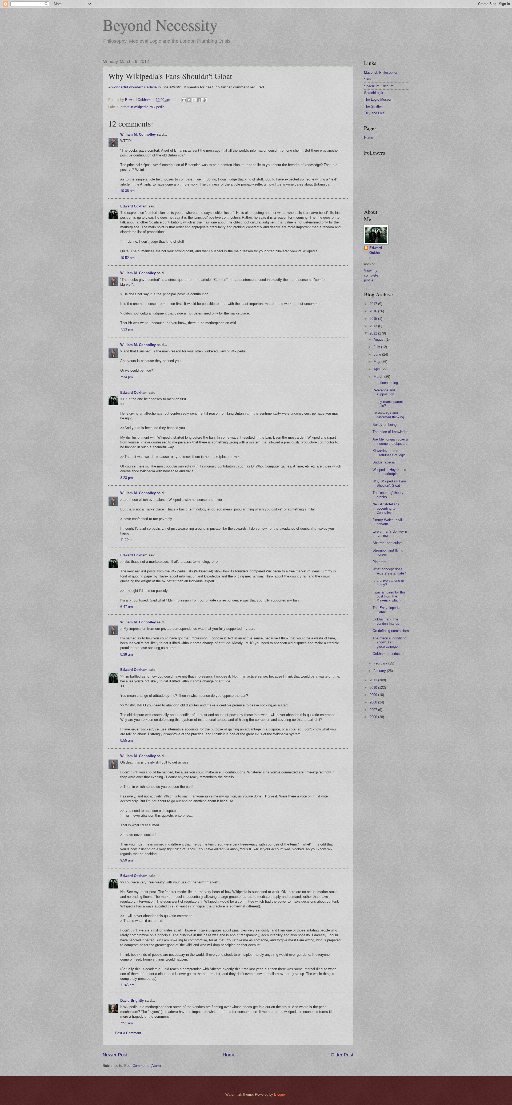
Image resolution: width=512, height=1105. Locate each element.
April (378, 369)
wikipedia (157, 107)
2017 (374, 304)
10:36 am (127, 191)
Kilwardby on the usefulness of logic (389, 453)
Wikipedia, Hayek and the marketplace (389, 472)
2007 (374, 710)
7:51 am (126, 1023)
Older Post (342, 1054)
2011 (374, 680)
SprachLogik (373, 93)
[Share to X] (194, 100)
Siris (367, 79)
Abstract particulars (388, 543)
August (380, 339)
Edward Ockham (133, 206)
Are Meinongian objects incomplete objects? (391, 441)
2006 (374, 717)
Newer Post (115, 1054)
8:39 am (126, 654)
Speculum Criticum (378, 86)
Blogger (280, 1094)
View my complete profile (371, 275)
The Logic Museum (379, 99)
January (380, 671)
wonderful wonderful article (134, 87)
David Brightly (132, 1000)
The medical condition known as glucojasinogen (389, 642)
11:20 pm (127, 540)
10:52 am (127, 258)
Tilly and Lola (374, 113)
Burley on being (385, 425)
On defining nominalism (391, 631)
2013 (374, 326)
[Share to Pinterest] (204, 100)
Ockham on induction (389, 654)
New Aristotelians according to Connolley (386, 508)
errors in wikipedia (134, 107)
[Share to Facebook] (199, 100)
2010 (374, 688)
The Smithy (373, 106)
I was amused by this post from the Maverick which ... (389, 596)
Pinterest (379, 562)
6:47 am (126, 607)
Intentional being (385, 383)
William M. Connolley (138, 134)
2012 (374, 333)
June (378, 354)
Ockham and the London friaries (386, 621)
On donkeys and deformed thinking (388, 415)
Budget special (384, 462)
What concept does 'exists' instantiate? (389, 571)
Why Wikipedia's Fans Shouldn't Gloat (390, 483)
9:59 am (126, 860)
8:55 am (126, 740)
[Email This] (184, 100)
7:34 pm (126, 377)
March (379, 377)
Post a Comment (128, 1033)
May (377, 362)
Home (229, 1054)
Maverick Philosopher (380, 72)
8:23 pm (126, 478)
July (377, 347)
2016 (374, 311)
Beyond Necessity (160, 24)
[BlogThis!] (189, 100)
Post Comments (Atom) (142, 1066)
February (381, 663)
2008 (374, 702)
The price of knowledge (390, 432)
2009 (374, 695)
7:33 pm (126, 329)
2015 (374, 319)
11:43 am (127, 985)
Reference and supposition (384, 392)
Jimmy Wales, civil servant (387, 522)
